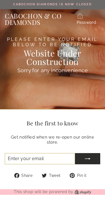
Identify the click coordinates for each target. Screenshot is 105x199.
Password (86, 22)
